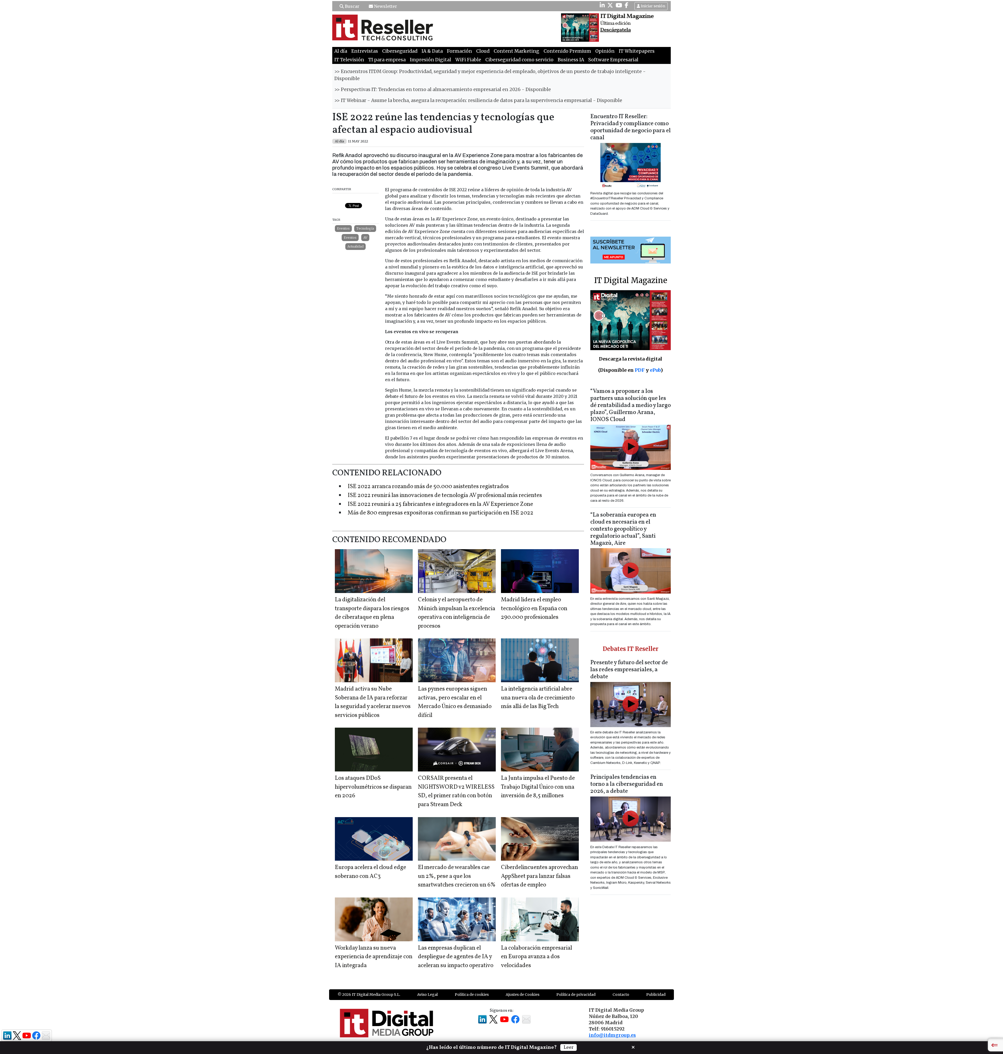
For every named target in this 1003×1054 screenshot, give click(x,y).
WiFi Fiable (468, 60)
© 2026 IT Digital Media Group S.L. (369, 994)
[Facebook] (626, 5)
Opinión (605, 51)
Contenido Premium (567, 51)
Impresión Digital (430, 60)
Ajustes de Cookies (522, 994)
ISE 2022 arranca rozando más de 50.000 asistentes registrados (428, 487)
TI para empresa (387, 60)
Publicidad (656, 994)
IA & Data (432, 51)
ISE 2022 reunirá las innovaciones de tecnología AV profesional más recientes (445, 496)
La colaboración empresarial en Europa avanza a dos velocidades (536, 957)
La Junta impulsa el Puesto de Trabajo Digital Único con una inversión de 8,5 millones (538, 787)
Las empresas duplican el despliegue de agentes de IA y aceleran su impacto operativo (455, 957)
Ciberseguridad (399, 51)
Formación (459, 51)
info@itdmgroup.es (612, 1035)
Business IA (571, 60)
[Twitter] (610, 5)
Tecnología (365, 228)
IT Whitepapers (637, 51)
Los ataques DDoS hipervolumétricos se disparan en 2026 (373, 787)
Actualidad (355, 246)
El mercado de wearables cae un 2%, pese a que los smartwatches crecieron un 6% (456, 876)
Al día (340, 51)
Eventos (343, 228)
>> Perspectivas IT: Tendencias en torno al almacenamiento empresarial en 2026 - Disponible (442, 89)
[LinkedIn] (602, 5)
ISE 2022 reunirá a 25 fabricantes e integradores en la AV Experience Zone (440, 504)
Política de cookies (472, 994)
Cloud (482, 51)
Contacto (621, 994)
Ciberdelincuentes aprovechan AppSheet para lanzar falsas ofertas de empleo (539, 876)
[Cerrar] (633, 1047)
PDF (640, 370)
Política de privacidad (576, 994)
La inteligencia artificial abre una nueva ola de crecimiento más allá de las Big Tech (538, 698)
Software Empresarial (613, 60)
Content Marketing (516, 51)
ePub (655, 370)
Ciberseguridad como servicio (519, 60)
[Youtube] (619, 5)
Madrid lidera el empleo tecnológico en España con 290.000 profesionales (534, 608)
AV (365, 237)
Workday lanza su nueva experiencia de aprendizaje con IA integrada (373, 957)
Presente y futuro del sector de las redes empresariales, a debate (629, 670)
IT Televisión (349, 60)
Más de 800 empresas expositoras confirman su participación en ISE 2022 (440, 513)
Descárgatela (615, 30)
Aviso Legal (427, 994)
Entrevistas (364, 51)
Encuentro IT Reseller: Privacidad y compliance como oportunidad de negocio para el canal (630, 127)
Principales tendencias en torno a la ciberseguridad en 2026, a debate (626, 784)
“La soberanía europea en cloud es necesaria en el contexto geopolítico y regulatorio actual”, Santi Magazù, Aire (623, 529)
